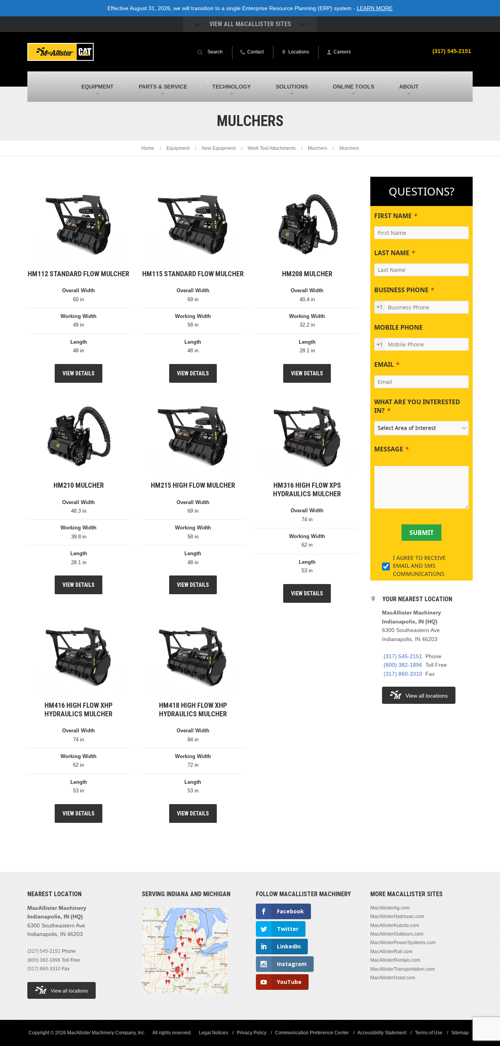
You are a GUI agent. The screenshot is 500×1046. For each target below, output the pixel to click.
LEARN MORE (375, 8)
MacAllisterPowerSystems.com (403, 942)
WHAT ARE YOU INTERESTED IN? (417, 406)
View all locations (426, 696)
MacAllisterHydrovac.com (397, 916)
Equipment (177, 148)
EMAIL (384, 364)
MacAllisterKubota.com (394, 925)
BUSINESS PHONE (401, 290)
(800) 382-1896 (403, 665)
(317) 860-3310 (403, 674)
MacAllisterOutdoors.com (396, 934)
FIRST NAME (393, 215)
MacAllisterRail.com (391, 951)
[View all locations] (185, 998)
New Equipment (219, 148)
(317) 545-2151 (451, 51)
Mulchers (317, 148)
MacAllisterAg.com (390, 908)
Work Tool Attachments (272, 148)
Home (147, 148)
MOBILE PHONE (398, 327)
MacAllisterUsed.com (392, 977)
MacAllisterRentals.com (395, 960)
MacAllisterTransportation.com (402, 969)
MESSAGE (388, 449)
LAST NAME (391, 253)
